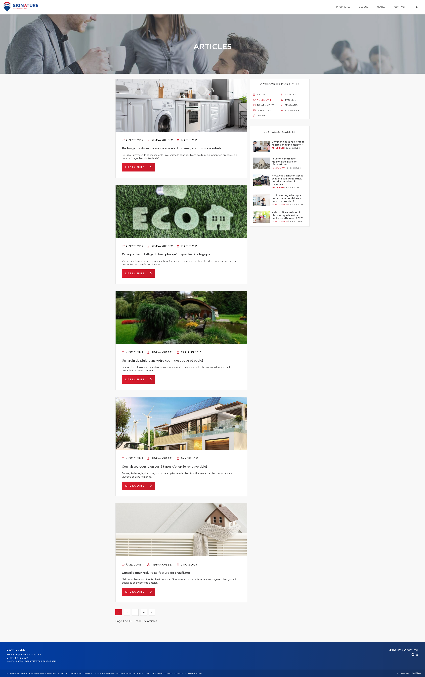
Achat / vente (265, 105)
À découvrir (134, 140)
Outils (381, 7)
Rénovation (291, 105)
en (417, 7)
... (135, 612)
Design (260, 116)
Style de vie (291, 111)
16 (143, 612)
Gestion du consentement (188, 673)
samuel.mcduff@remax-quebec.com (36, 661)
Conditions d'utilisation (160, 673)
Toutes (261, 95)
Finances (290, 95)
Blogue (363, 7)
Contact (399, 7)
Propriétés (343, 7)
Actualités (263, 111)
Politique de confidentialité (132, 673)
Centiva (415, 673)
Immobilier (290, 100)
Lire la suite (135, 167)
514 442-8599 (20, 658)
